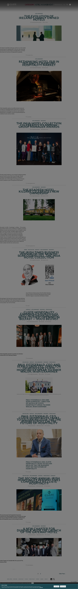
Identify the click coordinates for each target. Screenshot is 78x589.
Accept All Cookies (62, 586)
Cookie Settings (56, 586)
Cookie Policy (41, 587)
